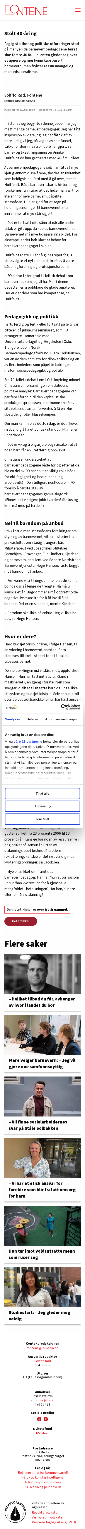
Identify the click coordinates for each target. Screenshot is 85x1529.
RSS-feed (42, 1433)
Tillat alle (42, 793)
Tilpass (40, 806)
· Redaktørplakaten (45, 1512)
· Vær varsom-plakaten (47, 1517)
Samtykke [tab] (12, 719)
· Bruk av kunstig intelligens (42, 1477)
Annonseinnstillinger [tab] (61, 719)
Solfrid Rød (42, 1361)
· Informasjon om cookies (42, 1482)
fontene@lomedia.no (42, 1348)
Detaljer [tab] (33, 719)
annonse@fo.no (42, 1400)
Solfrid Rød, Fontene (23, 95)
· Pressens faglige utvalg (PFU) (53, 1522)
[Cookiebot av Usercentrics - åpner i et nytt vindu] (61, 707)
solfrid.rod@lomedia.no (19, 101)
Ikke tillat (42, 819)
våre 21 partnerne (28, 741)
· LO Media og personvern (42, 1487)
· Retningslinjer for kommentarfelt (43, 1472)
